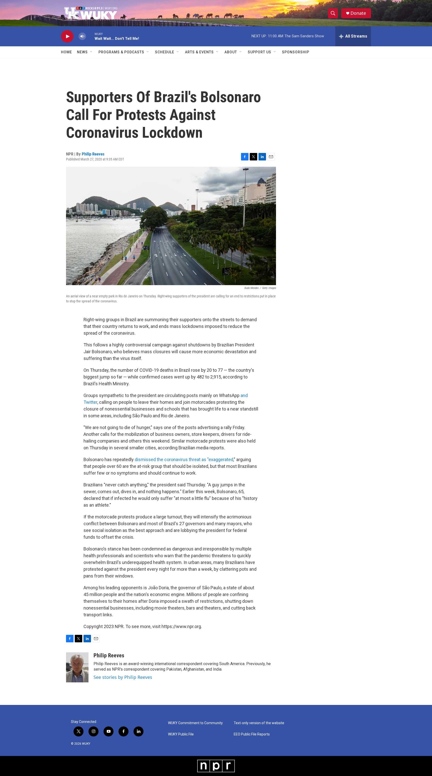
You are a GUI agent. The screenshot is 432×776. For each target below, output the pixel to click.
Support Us (259, 52)
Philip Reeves (93, 153)
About (230, 52)
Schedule (164, 52)
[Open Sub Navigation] (92, 52)
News (82, 52)
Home (66, 52)
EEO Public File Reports (252, 734)
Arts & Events (199, 52)
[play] (67, 36)
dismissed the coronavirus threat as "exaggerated (184, 459)
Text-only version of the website (259, 723)
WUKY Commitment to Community (195, 723)
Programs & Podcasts (121, 52)
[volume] (82, 36)
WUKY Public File (181, 734)
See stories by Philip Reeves (123, 677)
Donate (358, 13)
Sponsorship (295, 52)
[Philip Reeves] (77, 667)
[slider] (90, 36)
